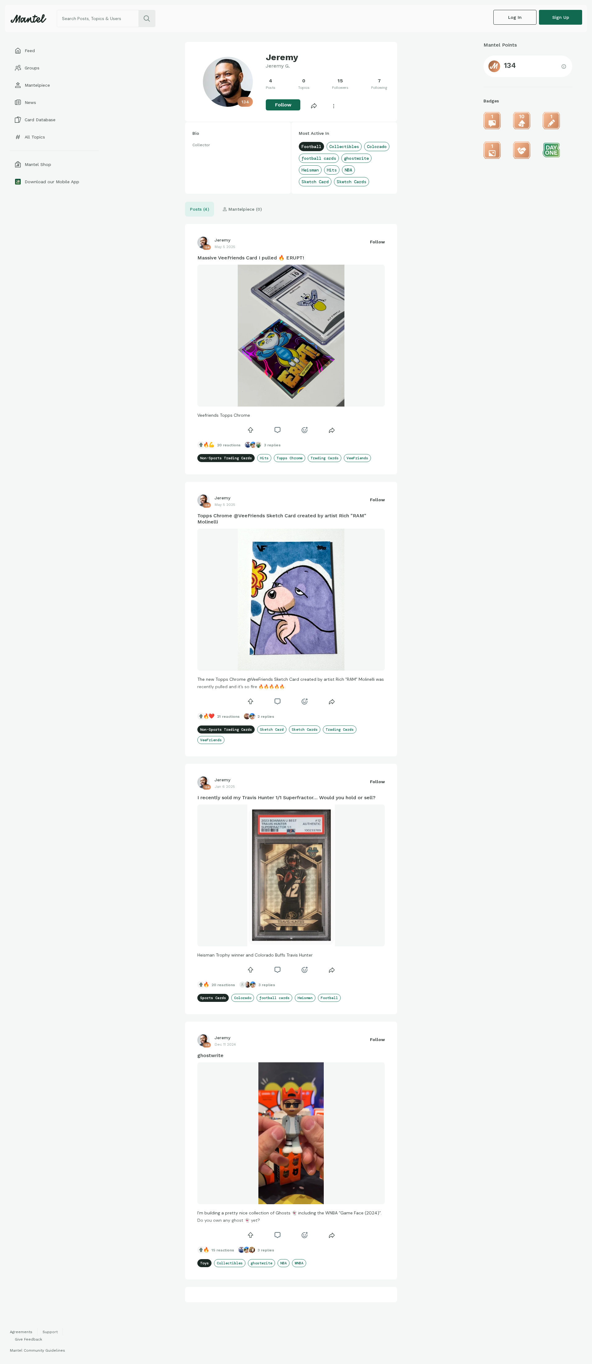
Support (50, 1332)
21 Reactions (228, 716)
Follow (283, 105)
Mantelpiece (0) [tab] (244, 209)
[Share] (314, 105)
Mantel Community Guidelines (37, 1350)
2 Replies (265, 716)
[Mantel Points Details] (563, 66)
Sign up (560, 17)
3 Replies (272, 445)
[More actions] (333, 105)
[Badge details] (492, 120)
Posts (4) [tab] (199, 209)
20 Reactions (228, 445)
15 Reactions (223, 1250)
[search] (146, 18)
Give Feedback (28, 1339)
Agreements (21, 1332)
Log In (515, 17)
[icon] (250, 430)
